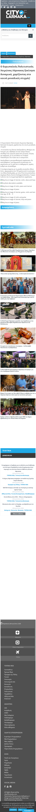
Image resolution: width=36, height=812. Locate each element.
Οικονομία (7, 679)
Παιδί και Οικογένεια (11, 758)
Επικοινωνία (19, 5)
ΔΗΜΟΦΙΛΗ (7, 455)
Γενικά (6, 677)
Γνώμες (12, 5)
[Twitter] (5, 7)
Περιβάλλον (8, 694)
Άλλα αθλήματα (9, 727)
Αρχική (3, 53)
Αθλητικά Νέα (6, 494)
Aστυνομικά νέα (9, 682)
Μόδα (6, 772)
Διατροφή (7, 768)
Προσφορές (8, 746)
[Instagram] (11, 7)
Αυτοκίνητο (8, 777)
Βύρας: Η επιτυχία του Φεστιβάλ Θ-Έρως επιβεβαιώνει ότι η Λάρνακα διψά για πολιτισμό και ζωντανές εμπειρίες (18, 394)
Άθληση (7, 765)
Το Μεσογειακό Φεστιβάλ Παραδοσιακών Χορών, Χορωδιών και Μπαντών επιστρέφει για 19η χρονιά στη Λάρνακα (17, 250)
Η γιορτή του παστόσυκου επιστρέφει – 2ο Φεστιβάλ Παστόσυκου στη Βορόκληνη (15, 346)
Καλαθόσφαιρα (29, 494)
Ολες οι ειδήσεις (18, 514)
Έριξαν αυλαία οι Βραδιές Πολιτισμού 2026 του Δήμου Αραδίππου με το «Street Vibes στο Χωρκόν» (16, 417)
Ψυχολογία (8, 763)
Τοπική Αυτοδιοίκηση (22, 475)
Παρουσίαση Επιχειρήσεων (13, 749)
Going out (7, 510)
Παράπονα (4, 1)
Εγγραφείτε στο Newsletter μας (18, 3)
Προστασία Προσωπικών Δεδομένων (16, 796)
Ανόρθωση (8, 710)
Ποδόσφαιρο (8, 718)
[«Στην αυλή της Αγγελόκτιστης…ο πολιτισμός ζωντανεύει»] (18, 263)
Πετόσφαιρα (8, 722)
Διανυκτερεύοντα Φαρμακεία (18, 1)
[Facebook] (2, 7)
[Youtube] (8, 7)
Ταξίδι (6, 770)
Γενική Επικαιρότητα (17, 494)
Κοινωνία (14, 510)
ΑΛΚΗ (6, 713)
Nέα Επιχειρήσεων (10, 739)
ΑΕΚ (5, 708)
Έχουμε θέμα (8, 672)
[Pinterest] (15, 7)
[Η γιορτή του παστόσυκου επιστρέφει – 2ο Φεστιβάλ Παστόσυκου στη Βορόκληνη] (18, 336)
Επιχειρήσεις (8, 689)
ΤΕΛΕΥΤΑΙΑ (6, 450)
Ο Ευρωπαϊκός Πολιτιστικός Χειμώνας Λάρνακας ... (16, 56)
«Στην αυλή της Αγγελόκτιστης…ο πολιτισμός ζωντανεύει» (17, 273)
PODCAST (7, 699)
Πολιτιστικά (11, 53)
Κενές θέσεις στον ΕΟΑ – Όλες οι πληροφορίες (18, 497)
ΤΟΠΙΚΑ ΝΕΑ (11, 475)
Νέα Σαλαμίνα (9, 715)
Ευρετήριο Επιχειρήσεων (12, 737)
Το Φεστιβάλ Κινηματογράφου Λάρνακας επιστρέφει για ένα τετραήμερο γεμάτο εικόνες (16, 370)
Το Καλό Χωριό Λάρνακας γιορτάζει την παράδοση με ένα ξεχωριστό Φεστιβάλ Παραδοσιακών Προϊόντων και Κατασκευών (16, 322)
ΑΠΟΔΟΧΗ (13, 809)
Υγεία (6, 760)
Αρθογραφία (5, 5)
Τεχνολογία (8, 775)
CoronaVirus (8, 670)
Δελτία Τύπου (8, 744)
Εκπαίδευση (8, 687)
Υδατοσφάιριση (9, 725)
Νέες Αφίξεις (8, 741)
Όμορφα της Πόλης (14, 484)
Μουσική (20, 510)
